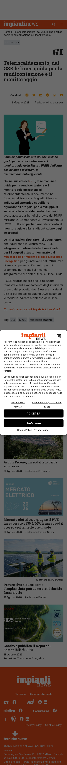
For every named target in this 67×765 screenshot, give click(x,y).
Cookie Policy (24, 430)
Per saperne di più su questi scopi (46, 404)
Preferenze (33, 423)
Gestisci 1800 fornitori (18, 404)
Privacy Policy (41, 430)
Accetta (33, 413)
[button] (59, 336)
